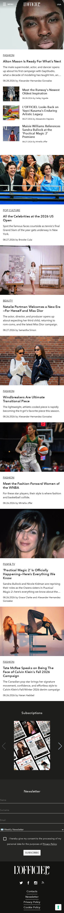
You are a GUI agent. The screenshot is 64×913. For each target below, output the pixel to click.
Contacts (32, 891)
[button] (60, 746)
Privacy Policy (50, 844)
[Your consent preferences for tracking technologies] (58, 907)
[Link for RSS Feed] (42, 883)
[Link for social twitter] (21, 883)
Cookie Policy (32, 907)
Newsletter (32, 896)
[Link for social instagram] (35, 883)
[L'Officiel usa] (32, 4)
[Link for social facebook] (28, 883)
